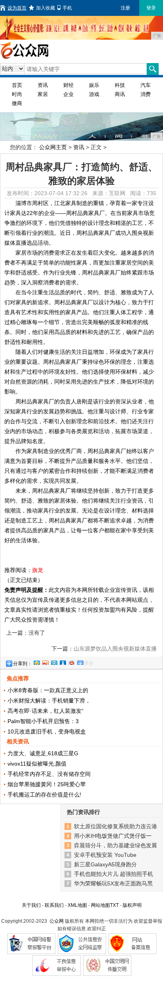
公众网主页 (53, 147)
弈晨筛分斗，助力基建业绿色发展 (115, 845)
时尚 (17, 94)
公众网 (56, 921)
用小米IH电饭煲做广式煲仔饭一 (113, 836)
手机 (67, 8)
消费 (145, 94)
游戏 (94, 94)
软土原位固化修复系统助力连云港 (115, 826)
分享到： (22, 663)
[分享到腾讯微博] (53, 661)
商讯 (120, 94)
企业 (68, 94)
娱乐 (94, 85)
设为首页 (17, 8)
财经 (68, 85)
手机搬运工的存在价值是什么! (44, 794)
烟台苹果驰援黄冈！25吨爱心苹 (47, 784)
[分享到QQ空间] (36, 661)
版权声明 (132, 905)
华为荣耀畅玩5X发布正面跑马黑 (113, 883)
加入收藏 (45, 8)
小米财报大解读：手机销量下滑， (49, 700)
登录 (151, 8)
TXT (114, 905)
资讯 (43, 85)
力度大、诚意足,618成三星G (43, 753)
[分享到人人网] (62, 661)
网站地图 (100, 905)
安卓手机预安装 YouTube (105, 855)
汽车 (145, 85)
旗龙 (37, 570)
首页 (17, 85)
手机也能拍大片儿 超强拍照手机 (113, 874)
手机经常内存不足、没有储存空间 (49, 774)
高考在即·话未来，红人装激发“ (45, 711)
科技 (120, 85)
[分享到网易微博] (71, 661)
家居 (43, 94)
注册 (125, 8)
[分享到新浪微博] (45, 661)
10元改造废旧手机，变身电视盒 (47, 731)
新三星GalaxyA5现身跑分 (105, 864)
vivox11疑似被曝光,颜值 (37, 763)
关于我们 (31, 905)
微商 (17, 103)
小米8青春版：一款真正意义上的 (48, 690)
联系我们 (54, 905)
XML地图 (77, 905)
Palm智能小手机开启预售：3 (43, 721)
